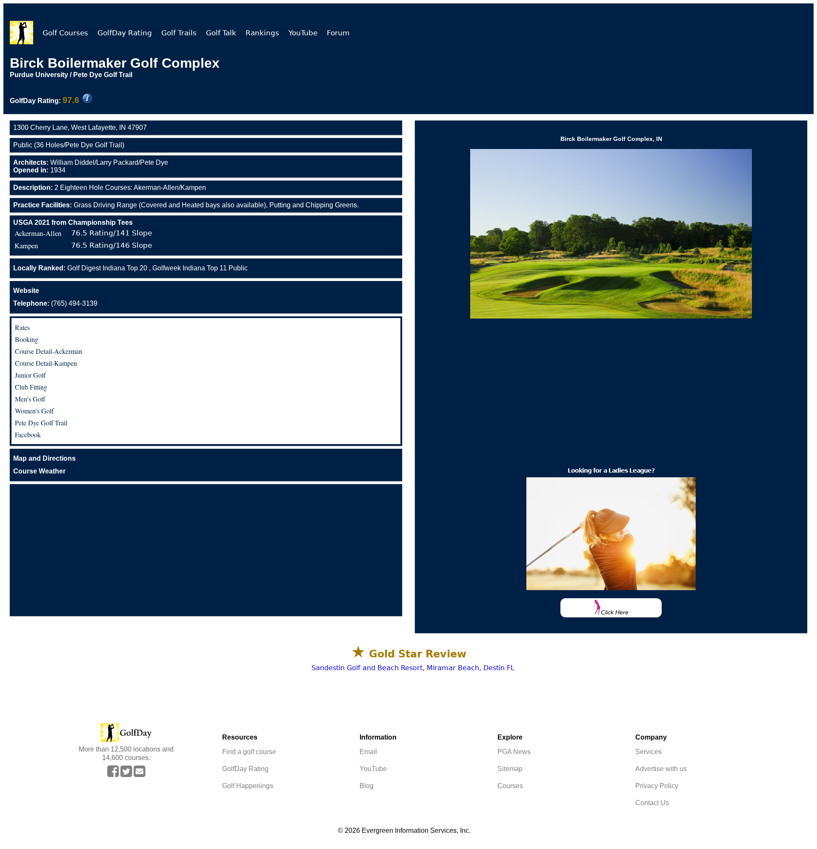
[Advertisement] (206, 550)
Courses (510, 785)
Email (368, 751)
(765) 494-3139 (55, 303)
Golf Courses (65, 33)
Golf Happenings (247, 785)
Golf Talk (221, 33)
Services (648, 751)
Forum (338, 33)
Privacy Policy (656, 785)
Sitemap (510, 768)
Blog (367, 785)
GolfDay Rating (124, 33)
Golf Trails (179, 33)
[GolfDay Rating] (87, 99)
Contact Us (652, 802)
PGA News (514, 751)
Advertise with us (661, 768)
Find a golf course (249, 751)
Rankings (262, 33)
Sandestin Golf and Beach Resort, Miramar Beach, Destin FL (412, 668)
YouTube (303, 33)
